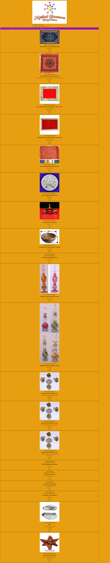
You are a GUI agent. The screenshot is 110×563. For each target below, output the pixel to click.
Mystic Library (12, 28)
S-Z (53, 28)
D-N (48, 28)
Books (17, 28)
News (5, 28)
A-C (45, 28)
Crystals (24, 28)
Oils (27, 28)
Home (2, 28)
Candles (20, 28)
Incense (34, 28)
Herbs (30, 28)
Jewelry (38, 28)
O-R (50, 28)
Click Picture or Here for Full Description (49, 44)
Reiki (8, 28)
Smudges (41, 28)
